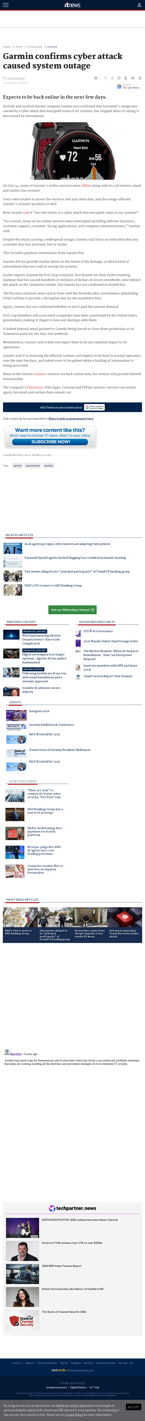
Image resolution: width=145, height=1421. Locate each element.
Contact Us (17, 1362)
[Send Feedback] (126, 78)
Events (15, 702)
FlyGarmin (35, 387)
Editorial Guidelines (47, 1362)
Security (52, 47)
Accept (133, 1407)
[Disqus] (72, 996)
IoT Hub (94, 1387)
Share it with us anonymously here (70, 418)
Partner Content (21, 621)
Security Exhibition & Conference (51, 725)
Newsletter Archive (106, 1362)
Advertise (88, 1362)
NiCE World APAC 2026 (44, 735)
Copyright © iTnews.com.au (17, 454)
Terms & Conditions (107, 1395)
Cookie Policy (74, 1415)
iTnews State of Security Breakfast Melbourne (60, 750)
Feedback (76, 1362)
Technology (34, 47)
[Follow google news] (128, 86)
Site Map (123, 1362)
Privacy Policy (89, 1395)
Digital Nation (78, 1387)
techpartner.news (56, 1387)
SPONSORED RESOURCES (97, 621)
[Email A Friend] (133, 78)
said (26, 212)
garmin (17, 465)
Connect (40, 374)
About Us (30, 1362)
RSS (131, 1362)
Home (7, 47)
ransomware (33, 465)
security (48, 465)
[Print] (139, 78)
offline (86, 185)
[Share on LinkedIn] (119, 78)
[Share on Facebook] (113, 78)
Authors (64, 1362)
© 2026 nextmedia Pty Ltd (80, 1370)
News (18, 47)
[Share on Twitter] (106, 78)
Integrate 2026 (39, 712)
